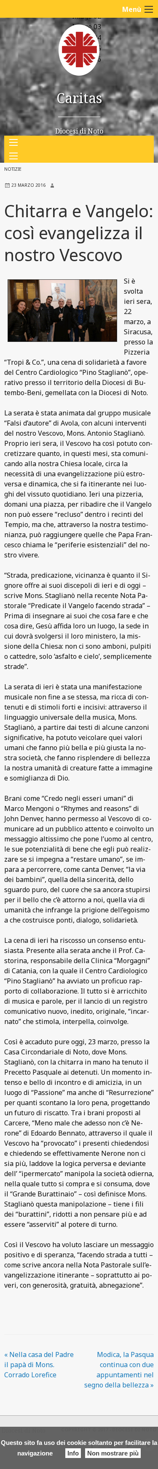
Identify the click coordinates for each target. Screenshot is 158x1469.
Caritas (79, 98)
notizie (12, 169)
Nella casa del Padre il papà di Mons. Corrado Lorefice (39, 1364)
